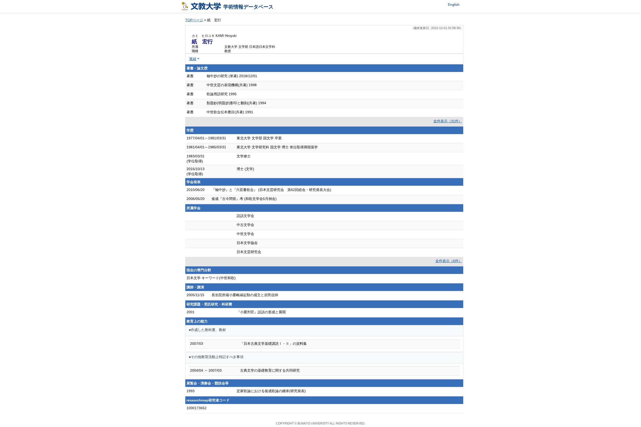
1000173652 (197, 408)
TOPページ (194, 20)
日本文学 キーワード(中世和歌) (211, 278)
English (453, 5)
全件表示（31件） (447, 121)
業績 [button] (192, 59)
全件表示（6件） (448, 261)
